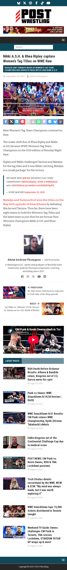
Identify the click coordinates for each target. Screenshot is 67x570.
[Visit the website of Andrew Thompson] (22, 276)
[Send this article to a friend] (28, 122)
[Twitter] (24, 3)
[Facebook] (36, 3)
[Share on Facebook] (6, 122)
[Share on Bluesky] (55, 122)
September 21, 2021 (34, 192)
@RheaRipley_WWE (32, 181)
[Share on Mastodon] (44, 122)
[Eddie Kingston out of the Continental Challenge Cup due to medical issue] (14, 442)
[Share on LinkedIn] (16, 122)
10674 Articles (52, 260)
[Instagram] (30, 3)
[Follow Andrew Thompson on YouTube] (38, 276)
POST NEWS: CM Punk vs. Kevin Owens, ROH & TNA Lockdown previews (42, 462)
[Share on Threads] (60, 122)
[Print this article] (33, 122)
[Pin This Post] (22, 122)
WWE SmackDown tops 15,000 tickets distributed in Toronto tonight (45, 510)
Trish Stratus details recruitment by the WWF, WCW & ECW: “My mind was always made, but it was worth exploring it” (45, 486)
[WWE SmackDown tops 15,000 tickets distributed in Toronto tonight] (14, 511)
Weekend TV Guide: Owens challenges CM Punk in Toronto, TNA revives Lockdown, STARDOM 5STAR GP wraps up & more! (44, 535)
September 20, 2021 (15, 76)
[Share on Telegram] (49, 122)
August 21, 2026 (36, 404)
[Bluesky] (19, 3)
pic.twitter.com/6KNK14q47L (39, 185)
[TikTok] (42, 3)
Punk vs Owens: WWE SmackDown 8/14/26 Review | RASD (44, 396)
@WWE (26, 178)
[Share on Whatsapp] (38, 122)
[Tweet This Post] (11, 122)
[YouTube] (48, 3)
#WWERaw (18, 185)
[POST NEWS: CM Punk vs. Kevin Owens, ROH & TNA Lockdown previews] (14, 463)
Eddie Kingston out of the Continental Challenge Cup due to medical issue (45, 441)
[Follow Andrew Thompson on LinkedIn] (43, 276)
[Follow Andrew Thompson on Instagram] (26, 276)
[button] (62, 39)
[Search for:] (33, 47)
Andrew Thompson (38, 76)
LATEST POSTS (12, 361)
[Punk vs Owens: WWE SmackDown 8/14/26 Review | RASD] (14, 397)
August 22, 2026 (36, 384)
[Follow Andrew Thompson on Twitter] (32, 276)
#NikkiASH (51, 181)
